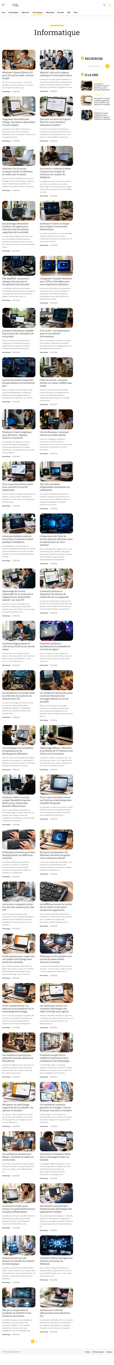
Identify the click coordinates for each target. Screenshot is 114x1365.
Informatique (6, 91)
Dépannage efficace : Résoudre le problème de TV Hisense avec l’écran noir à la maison (56, 751)
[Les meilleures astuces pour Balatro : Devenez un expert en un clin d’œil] (18, 1141)
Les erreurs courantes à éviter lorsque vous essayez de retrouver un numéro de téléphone (55, 173)
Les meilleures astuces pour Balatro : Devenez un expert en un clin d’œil (18, 1157)
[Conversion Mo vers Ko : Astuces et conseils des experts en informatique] (18, 1245)
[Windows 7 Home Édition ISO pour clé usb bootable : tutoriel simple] (18, 60)
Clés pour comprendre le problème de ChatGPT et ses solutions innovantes (16, 1313)
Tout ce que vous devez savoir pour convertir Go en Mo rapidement (17, 487)
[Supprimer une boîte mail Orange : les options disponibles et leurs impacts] (18, 106)
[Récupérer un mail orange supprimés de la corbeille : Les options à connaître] (18, 1092)
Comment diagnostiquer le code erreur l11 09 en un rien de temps (18, 646)
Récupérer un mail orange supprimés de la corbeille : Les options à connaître (17, 1107)
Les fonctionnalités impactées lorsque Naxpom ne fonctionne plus (18, 383)
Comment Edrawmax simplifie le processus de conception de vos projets (18, 333)
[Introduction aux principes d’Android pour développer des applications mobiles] (56, 1193)
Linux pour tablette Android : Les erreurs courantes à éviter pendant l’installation (17, 539)
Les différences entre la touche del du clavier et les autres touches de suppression (56, 907)
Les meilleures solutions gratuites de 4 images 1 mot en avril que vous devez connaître (56, 1107)
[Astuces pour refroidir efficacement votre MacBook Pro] (56, 1297)
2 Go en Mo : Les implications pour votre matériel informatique (55, 333)
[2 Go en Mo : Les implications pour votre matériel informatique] (56, 318)
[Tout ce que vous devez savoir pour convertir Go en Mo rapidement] (18, 471)
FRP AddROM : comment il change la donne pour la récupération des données (16, 281)
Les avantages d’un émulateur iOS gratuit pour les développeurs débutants (17, 751)
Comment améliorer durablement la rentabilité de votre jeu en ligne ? (55, 646)
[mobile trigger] (4, 5)
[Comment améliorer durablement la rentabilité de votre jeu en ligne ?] (56, 631)
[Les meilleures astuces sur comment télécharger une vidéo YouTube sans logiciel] (56, 993)
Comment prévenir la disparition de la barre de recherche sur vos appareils (54, 594)
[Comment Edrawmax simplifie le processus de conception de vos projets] (18, 318)
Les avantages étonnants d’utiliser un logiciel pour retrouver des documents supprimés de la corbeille (15, 228)
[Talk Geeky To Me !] (16, 5)
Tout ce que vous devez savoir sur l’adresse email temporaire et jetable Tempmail (56, 800)
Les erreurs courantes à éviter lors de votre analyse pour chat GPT (18, 907)
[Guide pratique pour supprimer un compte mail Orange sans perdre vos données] (18, 944)
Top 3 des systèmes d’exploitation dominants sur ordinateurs (55, 487)
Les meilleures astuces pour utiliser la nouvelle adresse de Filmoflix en (17, 1058)
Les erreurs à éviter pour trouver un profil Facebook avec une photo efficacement (18, 1209)
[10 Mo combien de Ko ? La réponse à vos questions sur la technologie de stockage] (18, 993)
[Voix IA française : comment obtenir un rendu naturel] (56, 419)
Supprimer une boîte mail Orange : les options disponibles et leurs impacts (18, 122)
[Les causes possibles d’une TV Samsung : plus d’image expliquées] (86, 86)
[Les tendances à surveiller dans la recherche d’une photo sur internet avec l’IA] (18, 680)
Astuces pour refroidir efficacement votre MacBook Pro (55, 1313)
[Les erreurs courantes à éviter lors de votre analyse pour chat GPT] (18, 892)
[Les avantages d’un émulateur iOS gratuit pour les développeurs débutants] (18, 735)
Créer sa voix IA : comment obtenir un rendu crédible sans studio (56, 383)
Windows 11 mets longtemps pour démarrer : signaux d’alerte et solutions (17, 435)
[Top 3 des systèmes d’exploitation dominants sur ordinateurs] (56, 471)
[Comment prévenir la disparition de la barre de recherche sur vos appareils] (56, 578)
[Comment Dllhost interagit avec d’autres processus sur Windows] (56, 1245)
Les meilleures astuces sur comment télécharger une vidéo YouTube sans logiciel (54, 1008)
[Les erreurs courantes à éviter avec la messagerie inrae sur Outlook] (56, 1141)
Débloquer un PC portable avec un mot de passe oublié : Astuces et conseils (56, 959)
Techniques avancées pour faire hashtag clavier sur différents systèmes (18, 855)
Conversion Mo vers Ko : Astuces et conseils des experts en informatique (18, 1261)
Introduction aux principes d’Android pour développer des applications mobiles (56, 1209)
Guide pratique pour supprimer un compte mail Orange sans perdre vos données (18, 959)
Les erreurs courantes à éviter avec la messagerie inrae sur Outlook (55, 1157)
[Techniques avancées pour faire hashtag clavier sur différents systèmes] (18, 839)
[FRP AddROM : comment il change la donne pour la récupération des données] (18, 266)
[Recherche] (104, 5)
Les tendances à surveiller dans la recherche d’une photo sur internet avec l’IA (18, 696)
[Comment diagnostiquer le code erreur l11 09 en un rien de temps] (18, 631)
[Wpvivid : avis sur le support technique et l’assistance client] (56, 60)
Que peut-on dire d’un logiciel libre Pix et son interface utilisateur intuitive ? (55, 122)
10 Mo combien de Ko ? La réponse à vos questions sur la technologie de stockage (18, 1008)
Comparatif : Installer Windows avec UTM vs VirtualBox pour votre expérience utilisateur (56, 281)
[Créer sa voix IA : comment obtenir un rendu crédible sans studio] (56, 367)
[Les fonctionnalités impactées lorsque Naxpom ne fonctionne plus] (18, 367)
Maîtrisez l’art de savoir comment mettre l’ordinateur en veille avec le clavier (17, 171)
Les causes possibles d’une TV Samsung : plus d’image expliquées (102, 87)
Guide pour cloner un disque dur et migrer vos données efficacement (54, 226)
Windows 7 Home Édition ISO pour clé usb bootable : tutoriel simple (18, 75)
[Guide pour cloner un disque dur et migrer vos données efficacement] (56, 211)
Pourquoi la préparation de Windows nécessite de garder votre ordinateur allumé (55, 855)
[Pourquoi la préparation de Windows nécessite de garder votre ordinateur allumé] (56, 839)
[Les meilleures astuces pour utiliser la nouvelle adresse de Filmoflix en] (18, 1042)
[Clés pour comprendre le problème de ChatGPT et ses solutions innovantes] (18, 1297)
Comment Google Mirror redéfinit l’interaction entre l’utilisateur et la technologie (54, 1058)
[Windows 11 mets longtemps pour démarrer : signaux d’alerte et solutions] (18, 419)
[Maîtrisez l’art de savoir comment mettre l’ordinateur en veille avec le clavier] (18, 156)
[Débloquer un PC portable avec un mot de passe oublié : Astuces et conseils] (56, 944)
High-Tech (98, 80)
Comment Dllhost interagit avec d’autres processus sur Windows (56, 1261)
